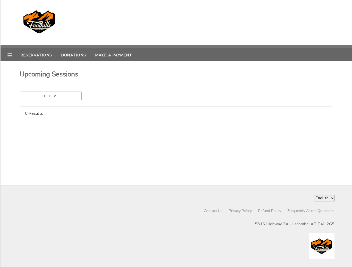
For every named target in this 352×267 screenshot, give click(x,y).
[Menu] (13, 55)
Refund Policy (269, 210)
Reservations (36, 55)
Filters (50, 96)
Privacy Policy (240, 210)
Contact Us (213, 210)
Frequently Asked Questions (311, 210)
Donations (73, 55)
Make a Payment (113, 55)
